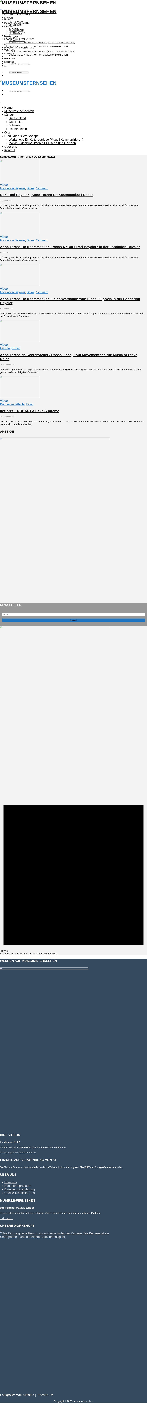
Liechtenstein (17, 41)
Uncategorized (10, 348)
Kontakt (9, 62)
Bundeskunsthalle (12, 404)
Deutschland (16, 30)
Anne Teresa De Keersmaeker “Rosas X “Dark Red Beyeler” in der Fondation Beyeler (70, 247)
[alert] (73, 871)
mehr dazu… (6, 1218)
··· (5, 65)
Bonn (29, 404)
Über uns (9, 58)
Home (7, 19)
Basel (30, 188)
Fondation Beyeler (12, 188)
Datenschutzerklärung (19, 1189)
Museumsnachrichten (17, 14)
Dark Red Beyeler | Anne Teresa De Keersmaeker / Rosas (46, 195)
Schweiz (13, 37)
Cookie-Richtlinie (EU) (19, 1193)
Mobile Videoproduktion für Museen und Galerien (38, 46)
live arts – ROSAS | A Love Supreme (29, 411)
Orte (7, 35)
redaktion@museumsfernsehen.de (18, 1152)
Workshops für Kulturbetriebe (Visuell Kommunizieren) (42, 43)
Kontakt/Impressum (17, 1185)
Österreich (15, 25)
